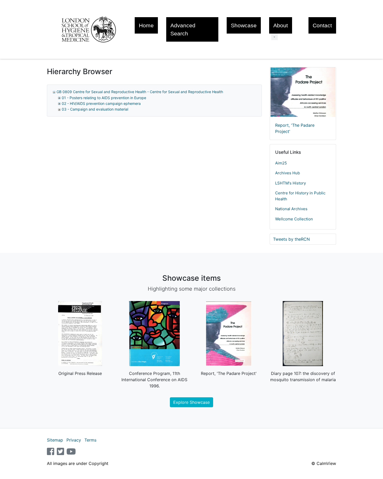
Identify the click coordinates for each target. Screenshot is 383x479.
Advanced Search (182, 29)
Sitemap (55, 440)
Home (146, 25)
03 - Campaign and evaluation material (95, 109)
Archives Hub (287, 172)
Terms (90, 440)
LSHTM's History (290, 183)
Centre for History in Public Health (300, 195)
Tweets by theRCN (291, 239)
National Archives (291, 208)
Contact (322, 25)
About (280, 25)
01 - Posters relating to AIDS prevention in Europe (104, 97)
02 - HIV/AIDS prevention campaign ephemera (101, 103)
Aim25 (281, 163)
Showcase (244, 25)
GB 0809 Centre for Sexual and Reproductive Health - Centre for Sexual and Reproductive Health (140, 92)
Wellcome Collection (294, 218)
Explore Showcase (191, 402)
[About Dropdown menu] (274, 37)
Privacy (73, 440)
